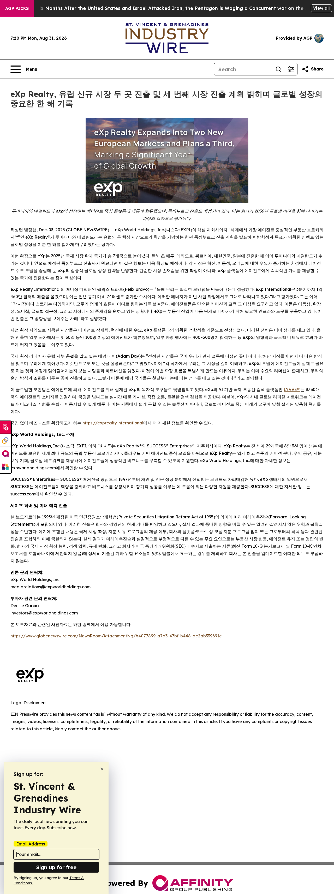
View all (321, 8)
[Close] (101, 768)
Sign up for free (56, 867)
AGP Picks (17, 8)
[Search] (278, 69)
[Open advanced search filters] (291, 69)
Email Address (30, 843)
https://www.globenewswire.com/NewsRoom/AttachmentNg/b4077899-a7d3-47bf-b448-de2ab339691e (116, 635)
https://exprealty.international (112, 422)
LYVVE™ (292, 389)
